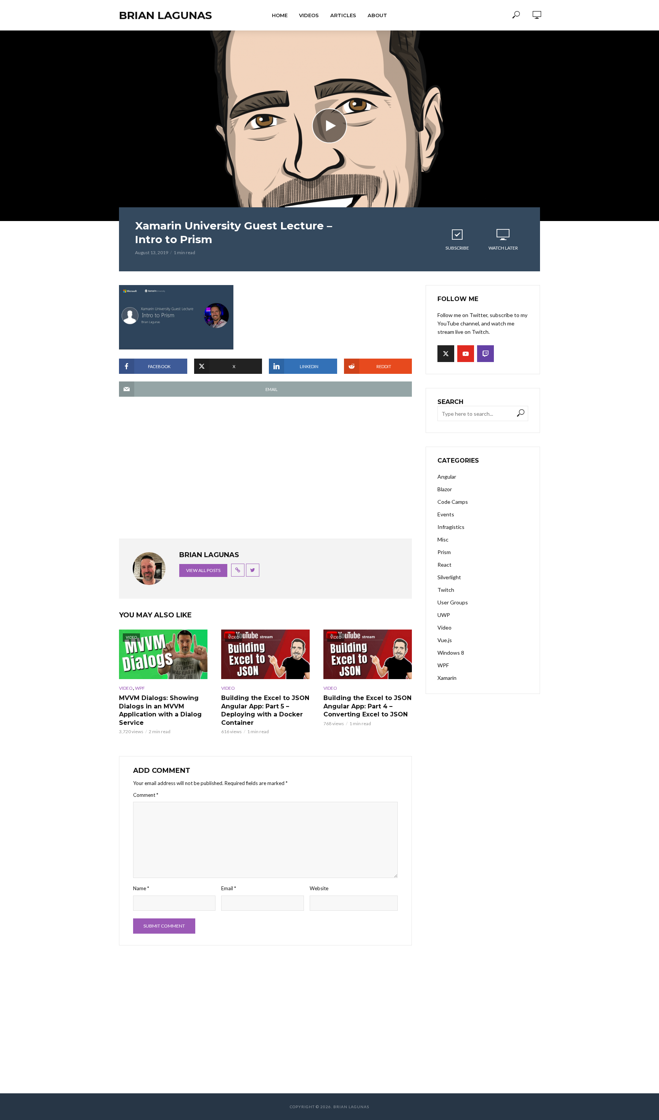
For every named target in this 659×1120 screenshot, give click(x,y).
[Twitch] (485, 353)
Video (126, 688)
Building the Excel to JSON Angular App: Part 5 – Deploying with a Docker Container (265, 710)
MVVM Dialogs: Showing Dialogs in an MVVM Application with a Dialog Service (160, 710)
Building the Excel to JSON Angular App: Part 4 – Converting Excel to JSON (367, 706)
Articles (343, 15)
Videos (309, 15)
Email (228, 888)
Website (319, 888)
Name (141, 888)
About (377, 15)
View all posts (203, 570)
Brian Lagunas (165, 15)
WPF (140, 688)
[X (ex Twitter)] (445, 353)
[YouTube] (465, 353)
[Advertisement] (265, 471)
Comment (145, 795)
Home (280, 15)
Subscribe (457, 248)
